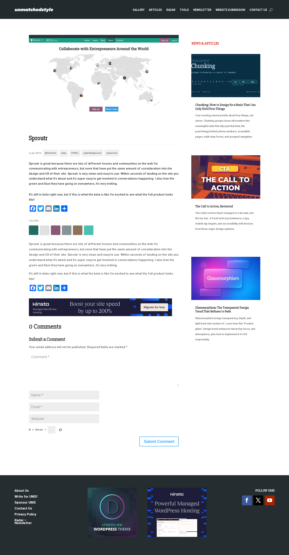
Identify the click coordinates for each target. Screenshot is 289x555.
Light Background (92, 153)
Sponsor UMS (25, 502)
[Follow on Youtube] (270, 500)
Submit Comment (159, 441)
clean (63, 153)
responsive (111, 153)
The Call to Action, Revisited (214, 206)
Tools (184, 9)
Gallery (138, 9)
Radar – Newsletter (23, 522)
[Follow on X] (258, 500)
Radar (170, 9)
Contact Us (258, 9)
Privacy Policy (25, 514)
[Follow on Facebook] (247, 500)
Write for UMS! (26, 496)
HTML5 (74, 153)
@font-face (50, 153)
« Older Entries (204, 354)
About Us (22, 491)
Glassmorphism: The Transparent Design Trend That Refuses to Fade (222, 309)
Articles (155, 9)
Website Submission (230, 9)
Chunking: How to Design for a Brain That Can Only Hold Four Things (225, 107)
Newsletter (202, 9)
